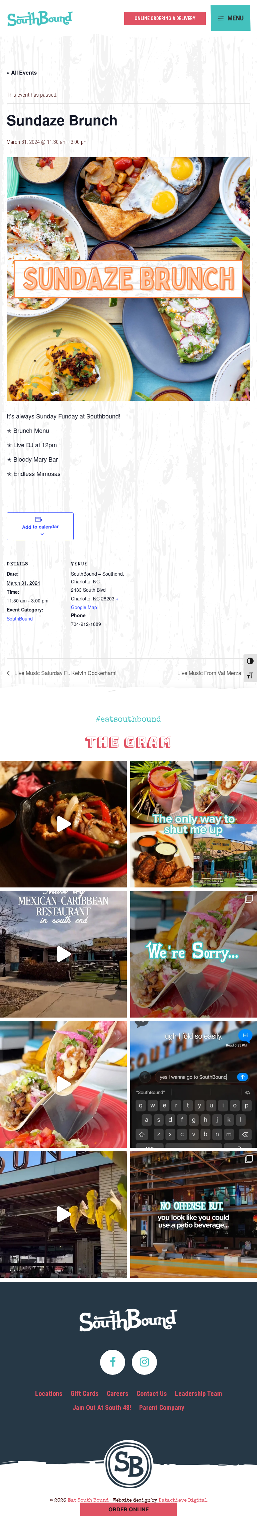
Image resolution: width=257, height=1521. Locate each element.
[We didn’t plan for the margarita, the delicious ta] (193, 824)
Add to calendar (40, 526)
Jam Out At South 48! (102, 1408)
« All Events (22, 72)
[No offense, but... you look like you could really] (193, 1214)
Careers (117, 1394)
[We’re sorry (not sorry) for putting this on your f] (193, 954)
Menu (235, 18)
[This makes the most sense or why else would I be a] (63, 1084)
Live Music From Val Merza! (210, 673)
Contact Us (152, 1394)
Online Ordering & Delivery (165, 18)
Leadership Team (198, 1394)
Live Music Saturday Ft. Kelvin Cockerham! (64, 673)
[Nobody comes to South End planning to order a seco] (63, 824)
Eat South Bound (40, 20)
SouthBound (20, 618)
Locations (49, 1394)
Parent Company (161, 1408)
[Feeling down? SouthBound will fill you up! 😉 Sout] (63, 1214)
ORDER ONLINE (128, 1509)
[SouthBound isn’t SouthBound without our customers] (63, 954)
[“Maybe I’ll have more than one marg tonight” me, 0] (193, 1084)
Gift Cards (85, 1394)
